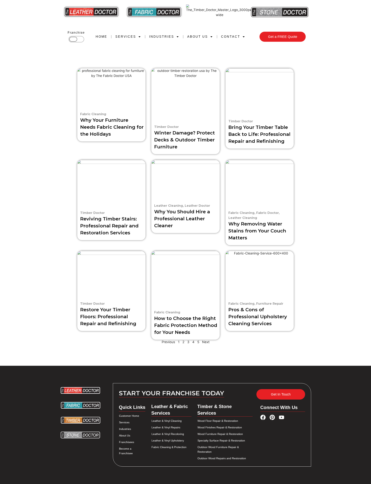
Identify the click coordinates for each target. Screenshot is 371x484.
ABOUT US (197, 36)
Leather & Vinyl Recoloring (167, 434)
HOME (101, 36)
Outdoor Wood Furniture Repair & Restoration (218, 449)
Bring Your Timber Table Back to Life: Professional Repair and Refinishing (259, 134)
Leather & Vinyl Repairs (165, 427)
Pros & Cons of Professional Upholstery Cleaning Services (257, 316)
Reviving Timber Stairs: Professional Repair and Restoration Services (109, 226)
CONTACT (230, 36)
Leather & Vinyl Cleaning (166, 420)
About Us (124, 435)
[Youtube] (281, 417)
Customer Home (129, 415)
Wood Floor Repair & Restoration (217, 420)
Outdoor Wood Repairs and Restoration (221, 458)
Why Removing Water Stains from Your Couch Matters (257, 231)
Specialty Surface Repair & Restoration (221, 440)
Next (205, 342)
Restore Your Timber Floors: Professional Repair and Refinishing (108, 316)
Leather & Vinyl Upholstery (167, 440)
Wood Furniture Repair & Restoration (220, 434)
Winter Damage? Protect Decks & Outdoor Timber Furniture (184, 140)
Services (124, 422)
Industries (125, 428)
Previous (168, 342)
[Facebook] (263, 417)
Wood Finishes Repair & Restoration (219, 427)
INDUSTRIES (161, 36)
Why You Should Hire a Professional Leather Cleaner (182, 218)
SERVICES (125, 36)
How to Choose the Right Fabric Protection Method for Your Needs (185, 325)
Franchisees (126, 442)
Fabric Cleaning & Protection (168, 447)
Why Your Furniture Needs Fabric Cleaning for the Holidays (112, 127)
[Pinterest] (272, 417)
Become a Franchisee (126, 451)
